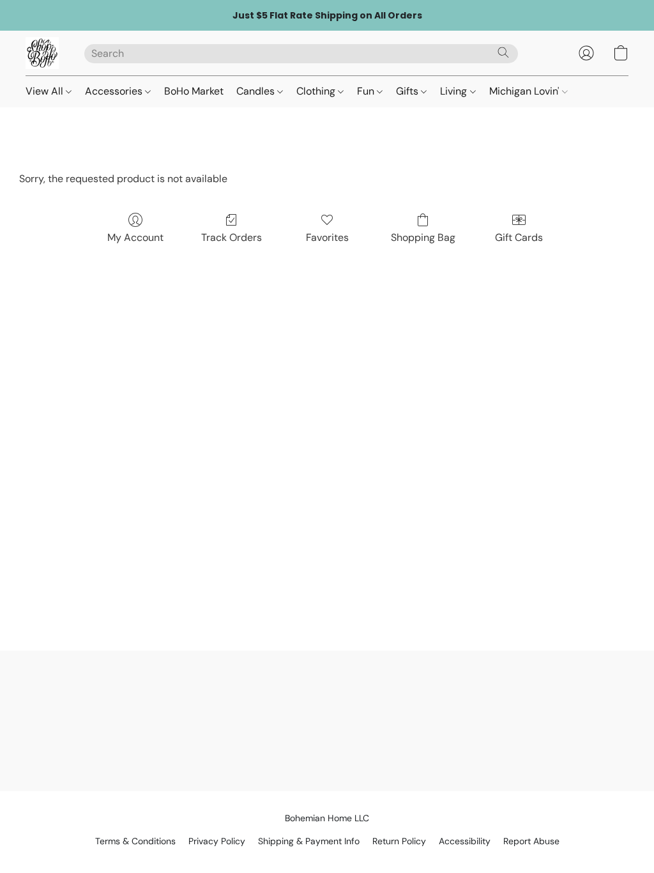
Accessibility (464, 841)
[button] (42, 53)
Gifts (408, 91)
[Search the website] (503, 52)
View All (46, 91)
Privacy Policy (216, 841)
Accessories (115, 91)
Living (454, 91)
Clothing (317, 91)
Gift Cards (519, 237)
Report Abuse (531, 841)
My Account (135, 237)
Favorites (327, 237)
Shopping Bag (423, 237)
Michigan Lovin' (525, 91)
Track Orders (231, 237)
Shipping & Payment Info (309, 841)
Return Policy (399, 841)
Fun (367, 91)
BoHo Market (194, 91)
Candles (256, 91)
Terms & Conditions (135, 841)
